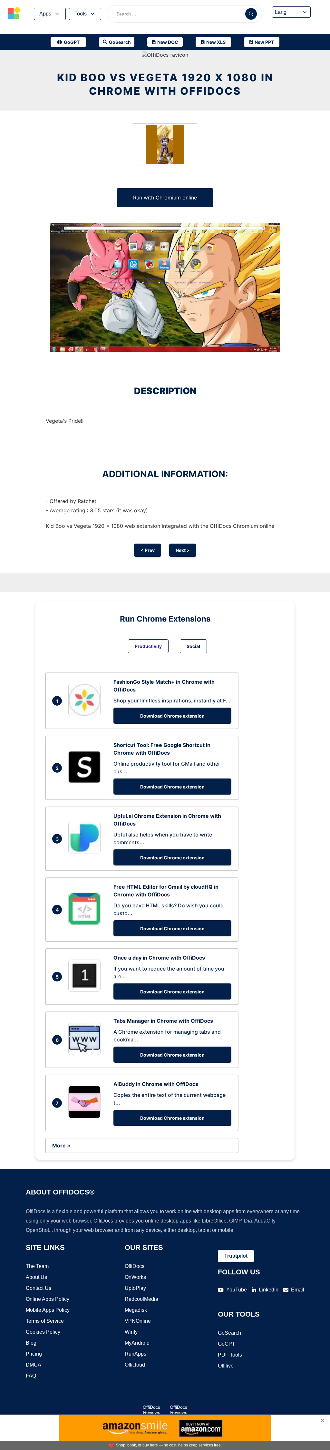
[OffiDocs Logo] (14, 13)
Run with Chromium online (165, 197)
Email (297, 1289)
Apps (45, 13)
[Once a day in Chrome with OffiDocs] (86, 990)
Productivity (148, 646)
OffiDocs (134, 1266)
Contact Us (38, 1288)
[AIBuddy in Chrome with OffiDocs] (86, 1116)
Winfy (131, 1332)
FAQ (31, 1375)
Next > (183, 550)
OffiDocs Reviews (151, 1410)
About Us (36, 1277)
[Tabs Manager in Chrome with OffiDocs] (86, 1053)
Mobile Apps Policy (48, 1310)
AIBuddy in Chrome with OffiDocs (155, 1084)
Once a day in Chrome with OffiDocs (159, 957)
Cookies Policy (43, 1332)
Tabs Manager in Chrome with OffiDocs (163, 1021)
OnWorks (135, 1277)
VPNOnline (138, 1321)
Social (193, 646)
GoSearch (229, 1333)
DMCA (33, 1365)
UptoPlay (135, 1288)
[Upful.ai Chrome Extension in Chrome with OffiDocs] (86, 852)
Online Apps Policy (47, 1299)
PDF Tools (230, 1355)
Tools (80, 13)
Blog (31, 1343)
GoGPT (226, 1344)
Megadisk (136, 1310)
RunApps (135, 1354)
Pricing (34, 1354)
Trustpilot (236, 1256)
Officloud (135, 1365)
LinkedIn (268, 1289)
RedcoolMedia (141, 1299)
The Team (37, 1266)
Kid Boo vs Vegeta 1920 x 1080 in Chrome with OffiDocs (165, 84)
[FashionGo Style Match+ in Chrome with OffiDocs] (86, 714)
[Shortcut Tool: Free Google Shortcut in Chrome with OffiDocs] (86, 781)
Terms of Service (45, 1321)
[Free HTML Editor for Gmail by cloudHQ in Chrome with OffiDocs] (86, 923)
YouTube (236, 1289)
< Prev (148, 550)
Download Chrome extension (172, 716)
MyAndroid (137, 1343)
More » (61, 1145)
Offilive (226, 1365)
